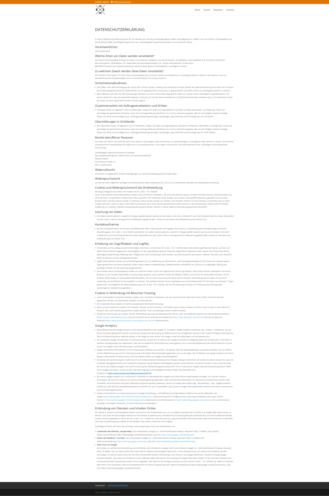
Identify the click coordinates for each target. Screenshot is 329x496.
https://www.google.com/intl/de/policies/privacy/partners (128, 396)
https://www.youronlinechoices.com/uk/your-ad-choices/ (130, 320)
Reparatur (218, 10)
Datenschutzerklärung (118, 485)
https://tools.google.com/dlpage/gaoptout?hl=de (129, 373)
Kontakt (230, 10)
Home (197, 10)
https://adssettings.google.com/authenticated (196, 400)
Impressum (100, 485)
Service (207, 10)
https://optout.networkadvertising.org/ (113, 317)
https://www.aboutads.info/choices (188, 317)
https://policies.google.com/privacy (132, 441)
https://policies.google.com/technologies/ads (125, 400)
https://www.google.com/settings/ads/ (178, 434)
